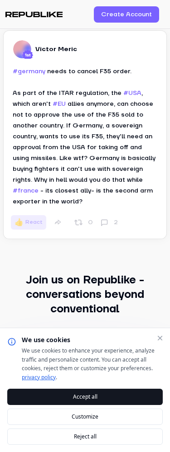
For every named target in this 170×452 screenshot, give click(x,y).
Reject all (85, 436)
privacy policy (39, 377)
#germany (29, 71)
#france (26, 191)
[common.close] (160, 338)
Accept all (85, 396)
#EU (59, 104)
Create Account (126, 14)
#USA (132, 93)
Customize (85, 416)
